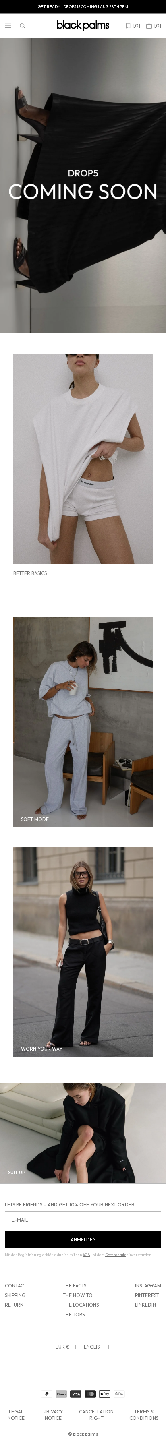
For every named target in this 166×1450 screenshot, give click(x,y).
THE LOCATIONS (81, 1305)
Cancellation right (96, 1415)
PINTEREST (147, 1295)
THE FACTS (74, 1285)
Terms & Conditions (143, 1415)
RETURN (14, 1305)
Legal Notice (16, 1415)
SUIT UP (16, 1172)
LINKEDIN (145, 1305)
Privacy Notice (53, 1415)
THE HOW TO (78, 1295)
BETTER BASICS (30, 573)
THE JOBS (74, 1314)
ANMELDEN (83, 1240)
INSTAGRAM (148, 1285)
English (93, 1347)
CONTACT (16, 1285)
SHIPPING (15, 1295)
